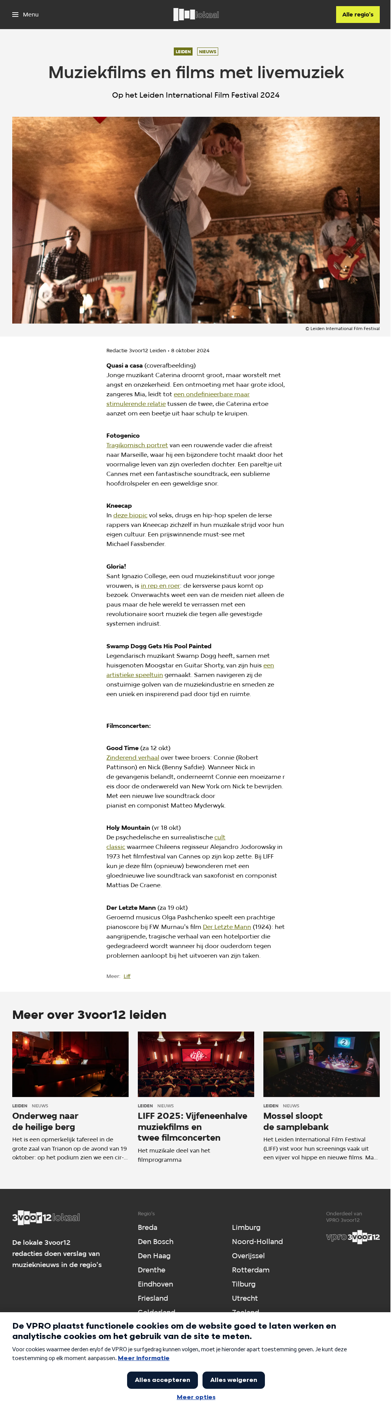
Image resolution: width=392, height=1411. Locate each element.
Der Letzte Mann (227, 926)
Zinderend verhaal (132, 757)
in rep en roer (160, 585)
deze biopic (130, 515)
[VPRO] (353, 1237)
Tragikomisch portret (137, 445)
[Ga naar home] (196, 14)
